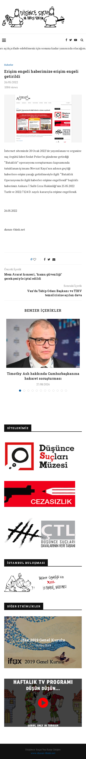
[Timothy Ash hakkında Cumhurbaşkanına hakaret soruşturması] (43, 343)
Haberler (8, 65)
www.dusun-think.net (43, 753)
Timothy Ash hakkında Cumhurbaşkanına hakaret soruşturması (43, 375)
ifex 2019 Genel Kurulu (43, 639)
